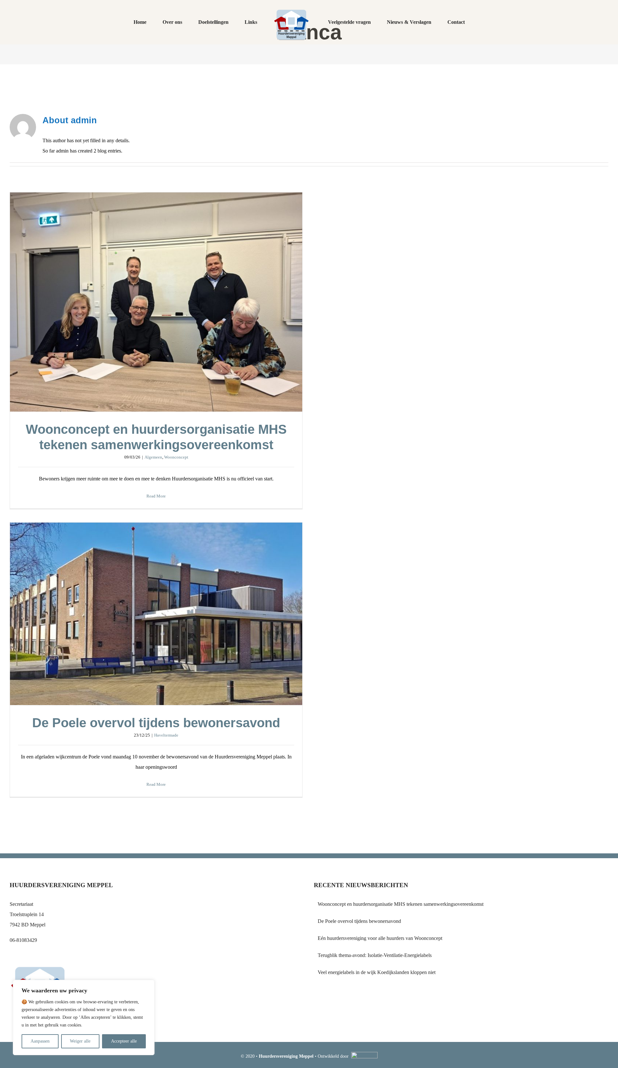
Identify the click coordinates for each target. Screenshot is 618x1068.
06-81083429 (23, 940)
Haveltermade (166, 735)
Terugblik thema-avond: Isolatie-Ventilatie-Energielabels (375, 955)
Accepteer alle (124, 1041)
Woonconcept (176, 457)
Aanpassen (40, 1041)
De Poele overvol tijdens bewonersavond (156, 614)
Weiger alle (80, 1041)
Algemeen (153, 457)
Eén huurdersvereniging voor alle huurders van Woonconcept (380, 938)
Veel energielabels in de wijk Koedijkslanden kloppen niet (376, 972)
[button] (446, 22)
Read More (156, 496)
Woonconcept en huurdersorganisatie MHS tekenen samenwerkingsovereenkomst (156, 302)
